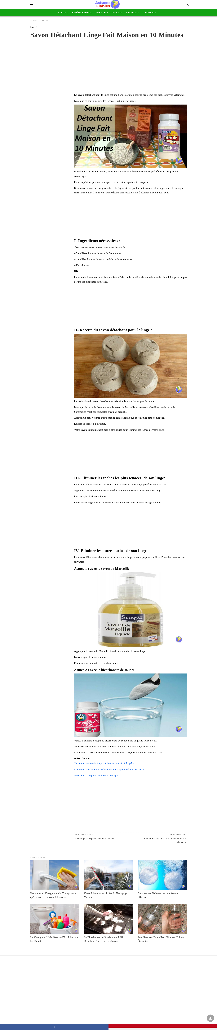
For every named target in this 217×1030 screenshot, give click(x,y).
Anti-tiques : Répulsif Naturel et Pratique (96, 775)
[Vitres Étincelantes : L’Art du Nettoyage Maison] (108, 875)
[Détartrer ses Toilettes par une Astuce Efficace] (162, 875)
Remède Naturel (82, 13)
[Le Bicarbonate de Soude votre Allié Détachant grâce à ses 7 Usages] (108, 919)
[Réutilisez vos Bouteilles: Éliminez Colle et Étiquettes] (162, 919)
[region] (108, 62)
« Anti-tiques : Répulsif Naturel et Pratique (94, 838)
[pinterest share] (162, 1026)
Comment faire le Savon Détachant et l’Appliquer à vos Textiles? (109, 769)
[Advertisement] (130, 217)
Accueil (63, 13)
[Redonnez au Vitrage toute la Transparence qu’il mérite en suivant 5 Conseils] (54, 875)
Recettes (102, 13)
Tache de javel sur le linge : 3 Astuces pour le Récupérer (104, 763)
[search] (187, 5)
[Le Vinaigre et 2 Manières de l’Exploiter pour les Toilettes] (54, 919)
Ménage (117, 13)
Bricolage (132, 13)
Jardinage (149, 13)
